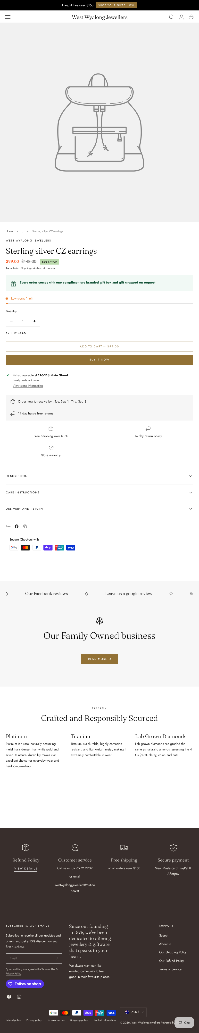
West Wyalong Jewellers (146, 1022)
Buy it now (99, 360)
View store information (28, 385)
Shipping (26, 268)
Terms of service (56, 1020)
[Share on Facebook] (16, 526)
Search (163, 935)
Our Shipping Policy (173, 952)
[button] (8, 17)
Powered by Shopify (172, 1022)
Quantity (11, 311)
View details (25, 868)
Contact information (105, 1020)
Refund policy (13, 1020)
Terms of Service (170, 969)
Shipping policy (79, 1020)
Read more (97, 659)
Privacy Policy (13, 973)
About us (165, 944)
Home (9, 231)
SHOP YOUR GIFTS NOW (116, 5)
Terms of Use (48, 969)
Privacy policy (34, 1020)
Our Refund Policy (171, 961)
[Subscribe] (56, 958)
